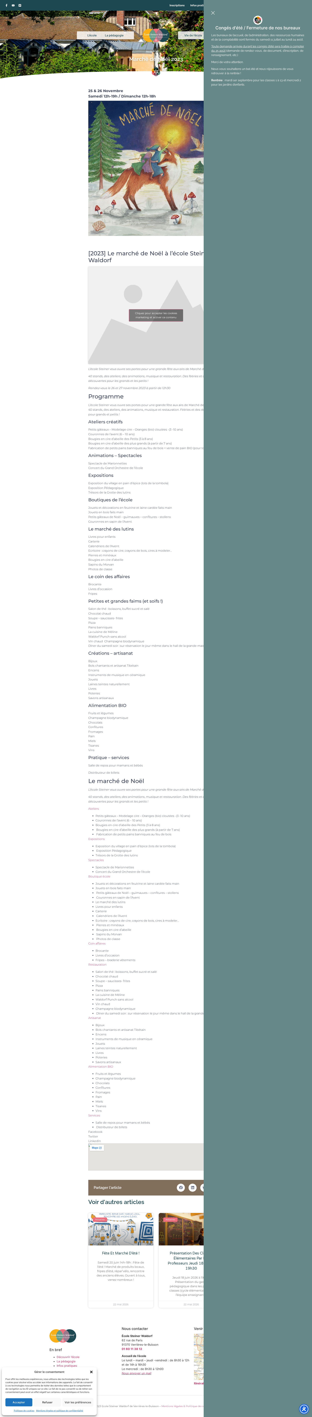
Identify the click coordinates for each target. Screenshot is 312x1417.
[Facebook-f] (6, 5)
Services (94, 1115)
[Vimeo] (20, 5)
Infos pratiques (200, 5)
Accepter (19, 1402)
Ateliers (93, 808)
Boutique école (99, 876)
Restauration (97, 964)
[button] (91, 1372)
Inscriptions (177, 5)
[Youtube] (13, 5)
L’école (92, 35)
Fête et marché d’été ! (121, 1253)
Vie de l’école (193, 35)
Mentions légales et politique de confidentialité (59, 1410)
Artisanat (94, 1018)
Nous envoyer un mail (136, 1373)
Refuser (47, 1402)
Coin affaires (97, 943)
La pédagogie (114, 35)
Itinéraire (200, 1383)
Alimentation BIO (100, 1066)
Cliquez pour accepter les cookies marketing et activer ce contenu (156, 315)
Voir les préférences (78, 1402)
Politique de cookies (24, 1410)
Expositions (96, 839)
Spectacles (96, 860)
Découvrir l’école (68, 1357)
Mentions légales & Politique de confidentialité (190, 1406)
